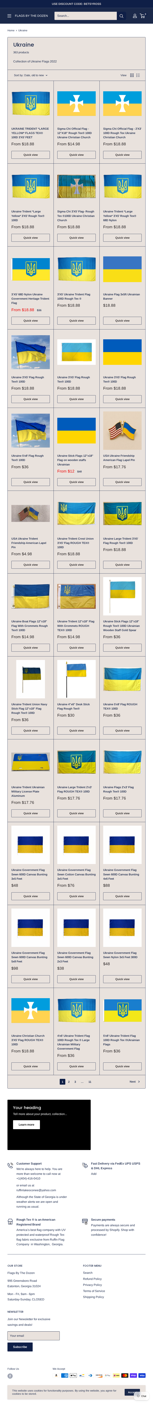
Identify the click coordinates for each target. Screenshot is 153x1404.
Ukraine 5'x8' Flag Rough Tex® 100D (27, 458)
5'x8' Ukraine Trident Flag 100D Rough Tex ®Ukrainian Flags (121, 1040)
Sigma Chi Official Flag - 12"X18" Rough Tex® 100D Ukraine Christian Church (74, 133)
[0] (142, 16)
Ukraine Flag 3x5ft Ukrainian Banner (121, 296)
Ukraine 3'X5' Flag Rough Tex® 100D (27, 379)
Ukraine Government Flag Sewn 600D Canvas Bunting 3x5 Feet (29, 874)
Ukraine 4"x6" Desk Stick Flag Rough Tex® (73, 706)
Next (133, 1081)
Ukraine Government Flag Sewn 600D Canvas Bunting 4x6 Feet (121, 874)
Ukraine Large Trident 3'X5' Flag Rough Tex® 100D (120, 540)
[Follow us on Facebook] (10, 1375)
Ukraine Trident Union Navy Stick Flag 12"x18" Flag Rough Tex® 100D (29, 709)
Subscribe (20, 1346)
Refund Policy (92, 1278)
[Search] (121, 16)
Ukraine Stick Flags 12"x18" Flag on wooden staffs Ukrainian (75, 460)
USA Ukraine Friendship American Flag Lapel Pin (119, 458)
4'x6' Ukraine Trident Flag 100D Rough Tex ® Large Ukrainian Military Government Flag (73, 1042)
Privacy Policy (92, 1284)
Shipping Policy (93, 1297)
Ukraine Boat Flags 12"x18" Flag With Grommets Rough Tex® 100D (29, 626)
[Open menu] (9, 15)
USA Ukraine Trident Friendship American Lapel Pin (28, 543)
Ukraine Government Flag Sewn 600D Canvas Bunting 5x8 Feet (29, 957)
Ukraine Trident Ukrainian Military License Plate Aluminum (28, 791)
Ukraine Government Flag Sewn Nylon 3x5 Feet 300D (120, 955)
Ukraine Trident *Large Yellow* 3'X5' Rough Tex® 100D (27, 216)
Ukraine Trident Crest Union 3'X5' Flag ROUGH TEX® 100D (75, 543)
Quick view (31, 154)
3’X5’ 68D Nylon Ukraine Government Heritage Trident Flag (30, 299)
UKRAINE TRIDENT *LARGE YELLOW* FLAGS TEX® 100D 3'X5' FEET (30, 133)
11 (89, 1081)
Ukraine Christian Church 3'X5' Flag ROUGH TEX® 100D (28, 1040)
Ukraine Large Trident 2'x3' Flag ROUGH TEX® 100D (74, 789)
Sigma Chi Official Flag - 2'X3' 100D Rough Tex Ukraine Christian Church (122, 133)
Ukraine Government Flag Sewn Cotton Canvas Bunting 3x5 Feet (76, 874)
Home (11, 30)
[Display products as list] (138, 75)
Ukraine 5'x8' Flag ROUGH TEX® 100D (120, 706)
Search (88, 1272)
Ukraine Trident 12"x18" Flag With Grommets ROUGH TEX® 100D (75, 626)
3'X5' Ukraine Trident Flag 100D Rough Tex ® (73, 296)
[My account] (135, 16)
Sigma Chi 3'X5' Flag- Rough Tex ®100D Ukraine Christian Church (76, 216)
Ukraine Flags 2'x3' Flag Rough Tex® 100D (118, 789)
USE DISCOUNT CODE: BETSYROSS (76, 3)
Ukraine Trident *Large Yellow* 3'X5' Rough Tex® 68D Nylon (119, 216)
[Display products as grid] (132, 75)
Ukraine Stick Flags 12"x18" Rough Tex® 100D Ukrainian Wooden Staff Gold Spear (121, 626)
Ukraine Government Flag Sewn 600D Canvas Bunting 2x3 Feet (75, 957)
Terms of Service (94, 1291)
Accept (132, 1392)
